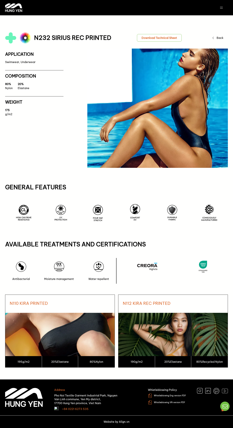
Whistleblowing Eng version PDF (170, 395)
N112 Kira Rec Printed (146, 303)
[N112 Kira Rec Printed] (173, 331)
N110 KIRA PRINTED (29, 303)
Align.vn (124, 421)
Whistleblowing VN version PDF (169, 402)
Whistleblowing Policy (162, 390)
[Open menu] (221, 8)
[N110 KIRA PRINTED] (60, 331)
